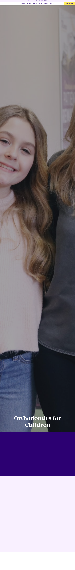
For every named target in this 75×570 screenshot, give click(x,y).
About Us (23, 3)
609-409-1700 (37, 0)
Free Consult (69, 3)
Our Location (31, 0)
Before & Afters (44, 3)
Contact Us (51, 3)
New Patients (29, 3)
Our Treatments (36, 3)
